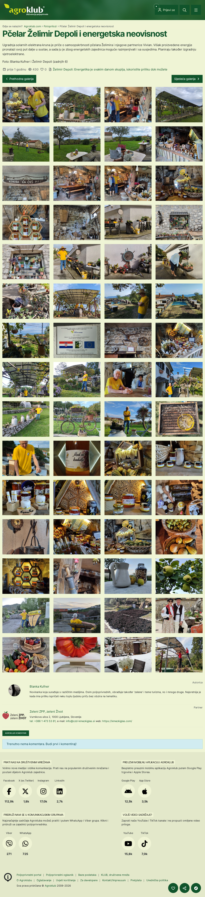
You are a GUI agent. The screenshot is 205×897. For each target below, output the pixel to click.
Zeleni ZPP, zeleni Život (46, 711)
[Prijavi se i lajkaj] (173, 888)
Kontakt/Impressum (114, 880)
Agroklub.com (32, 26)
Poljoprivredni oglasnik (60, 874)
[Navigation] (196, 10)
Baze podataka (87, 874)
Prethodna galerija (21, 78)
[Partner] (14, 715)
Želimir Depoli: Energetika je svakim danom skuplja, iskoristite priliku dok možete (110, 69)
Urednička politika (157, 880)
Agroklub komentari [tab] (15, 733)
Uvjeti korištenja (65, 880)
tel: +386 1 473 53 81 (42, 721)
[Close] (185, 10)
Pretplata (136, 880)
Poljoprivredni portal (29, 874)
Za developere (88, 880)
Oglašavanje (44, 880)
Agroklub (50, 885)
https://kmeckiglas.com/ (117, 721)
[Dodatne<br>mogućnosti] (196, 888)
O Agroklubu (24, 880)
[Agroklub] (26, 9)
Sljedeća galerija (185, 78)
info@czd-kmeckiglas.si (80, 721)
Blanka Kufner (39, 686)
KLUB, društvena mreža (115, 874)
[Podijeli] (185, 888)
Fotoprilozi (50, 26)
